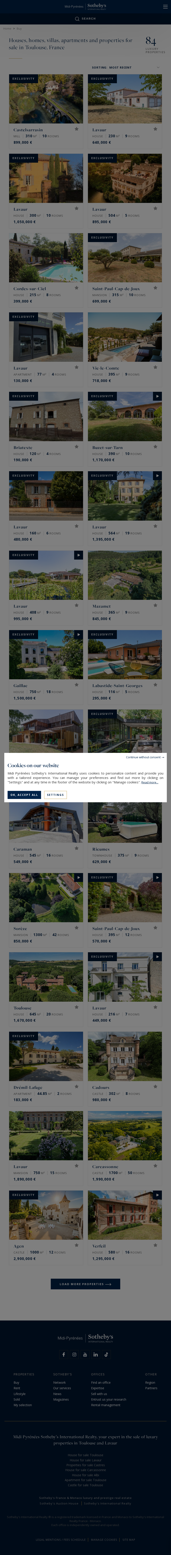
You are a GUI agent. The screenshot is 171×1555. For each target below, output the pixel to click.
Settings (55, 795)
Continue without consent (143, 757)
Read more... (149, 782)
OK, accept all (24, 795)
